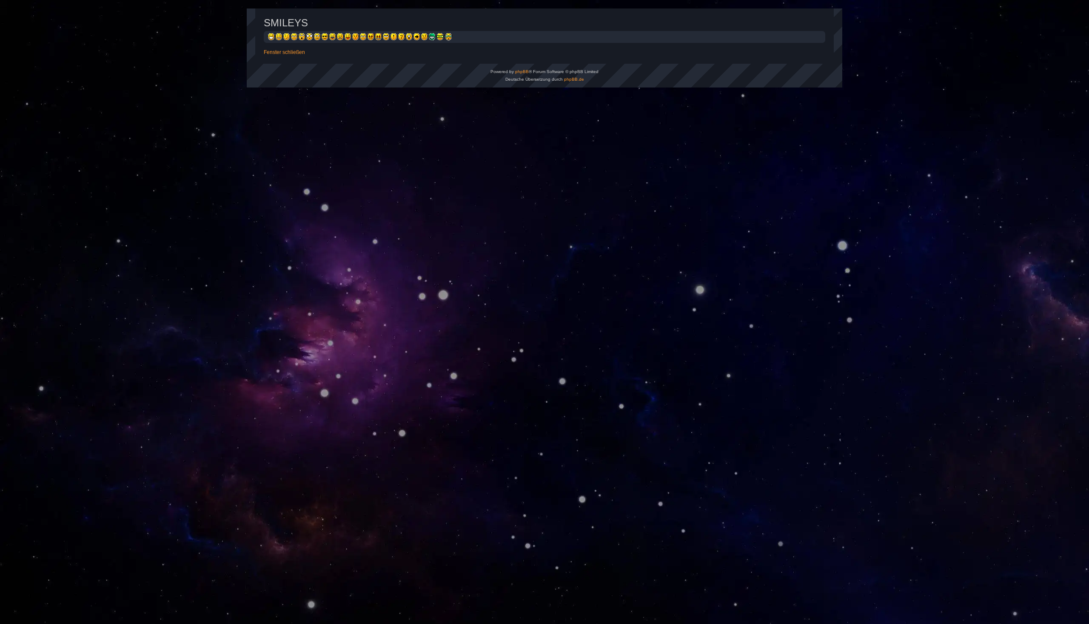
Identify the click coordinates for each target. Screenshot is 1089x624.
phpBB (522, 71)
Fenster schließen (284, 52)
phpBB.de (574, 79)
